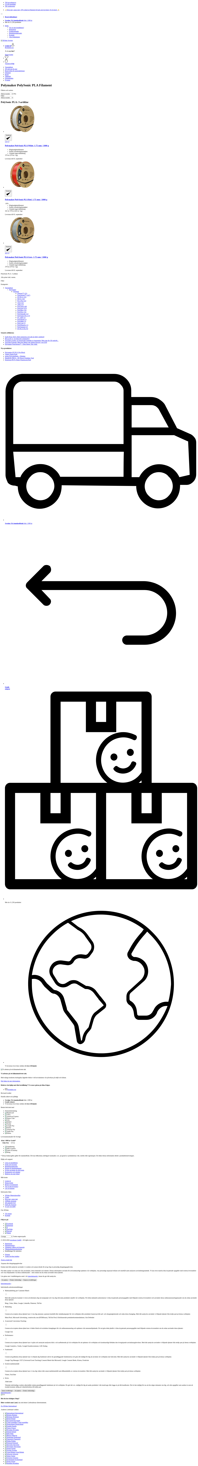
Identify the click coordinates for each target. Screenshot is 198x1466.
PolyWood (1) (22, 319)
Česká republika (23, 1422)
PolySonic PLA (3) (23, 316)
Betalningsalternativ (15, 33)
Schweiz (15, 1454)
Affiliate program (10, 1201)
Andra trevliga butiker (12, 1256)
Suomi (13, 1448)
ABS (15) (20, 304)
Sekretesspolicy (10, 1245)
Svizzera (15, 1458)
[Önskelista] (6, 58)
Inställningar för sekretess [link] (13, 1251)
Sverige (14, 1450)
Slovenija (16, 1445)
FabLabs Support (10, 1205)
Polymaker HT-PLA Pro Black (15, 352)
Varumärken (9, 288)
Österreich (17, 1439)
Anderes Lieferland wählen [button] (10, 1409)
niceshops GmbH (15, 1240)
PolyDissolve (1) (22, 325)
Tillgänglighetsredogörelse (13, 1249)
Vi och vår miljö (10, 1206)
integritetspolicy (33, 1276)
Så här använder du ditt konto (14, 1170)
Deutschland (19, 1424)
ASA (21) (20, 303)
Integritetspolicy (6, 1283)
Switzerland (18, 1460)
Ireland (14, 1432)
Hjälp (7, 26)
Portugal (15, 1443)
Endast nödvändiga (15, 1280)
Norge (13, 1461)
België (13, 1419)
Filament (16, 291)
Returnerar (12, 29)
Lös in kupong (9, 1188)
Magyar (14, 1435)
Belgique (16, 1417)
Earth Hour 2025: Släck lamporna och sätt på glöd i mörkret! (24, 337)
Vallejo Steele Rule (11, 354)
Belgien (14, 1415)
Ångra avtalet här (6, 1260)
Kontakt (11, 35)
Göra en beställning (11, 1163)
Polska (13, 1441)
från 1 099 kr (18, 20)
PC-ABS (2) (21, 317)
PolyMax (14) (21, 310)
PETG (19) (21, 299)
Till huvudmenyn (10, 2)
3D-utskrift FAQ (10, 1203)
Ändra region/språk (19, 1236)
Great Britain (19, 1452)
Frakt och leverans (11, 1165)
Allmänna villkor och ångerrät (14, 1247)
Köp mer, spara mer (11, 1199)
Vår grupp (8, 1213)
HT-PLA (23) (21, 297)
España (14, 1426)
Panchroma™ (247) (23, 295)
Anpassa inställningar (29, 1280)
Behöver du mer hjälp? (12, 1174)
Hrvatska (16, 1430)
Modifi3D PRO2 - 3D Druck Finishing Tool (19, 358)
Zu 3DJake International (9, 1406)
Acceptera (5, 1280)
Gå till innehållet (10, 4)
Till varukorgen (10, 6)
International (19, 1413)
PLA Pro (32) (21, 301)
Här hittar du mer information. (10, 1081)
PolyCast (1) (21, 323)
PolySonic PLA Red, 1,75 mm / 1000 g (26, 199)
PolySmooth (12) (22, 314)
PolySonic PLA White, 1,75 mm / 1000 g (27, 146)
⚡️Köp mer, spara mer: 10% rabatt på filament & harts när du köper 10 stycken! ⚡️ (32, 10)
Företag (7, 1254)
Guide (7, 1197)
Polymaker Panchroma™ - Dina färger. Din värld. (21, 344)
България (17, 1420)
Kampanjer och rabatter (12, 1172)
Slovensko (17, 1446)
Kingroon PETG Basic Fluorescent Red (18, 360)
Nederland (17, 1437)
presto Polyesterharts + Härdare (15, 356)
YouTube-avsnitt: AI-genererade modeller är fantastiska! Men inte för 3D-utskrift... (31, 340)
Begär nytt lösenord (11, 1185)
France (13, 1428)
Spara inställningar (7, 1390)
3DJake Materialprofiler (12, 1195)
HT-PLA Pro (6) (22, 329)
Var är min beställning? (16, 28)
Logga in (8, 1181)
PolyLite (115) (22, 308)
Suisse (13, 1456)
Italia (11, 1433)
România (16, 1463)
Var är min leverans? (11, 1186)
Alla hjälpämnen (14, 37)
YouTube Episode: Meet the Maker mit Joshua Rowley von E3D (26, 342)
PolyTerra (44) (22, 306)
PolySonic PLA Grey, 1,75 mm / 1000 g (26, 257)
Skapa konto (9, 55)
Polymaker (12, 290)
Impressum (8, 1243)
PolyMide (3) (21, 321)
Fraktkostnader (14, 31)
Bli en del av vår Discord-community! (17, 339)
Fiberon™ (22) (22, 293)
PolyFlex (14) (21, 312)
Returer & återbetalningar (13, 1168)
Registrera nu (9, 47)
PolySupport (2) (22, 327)
